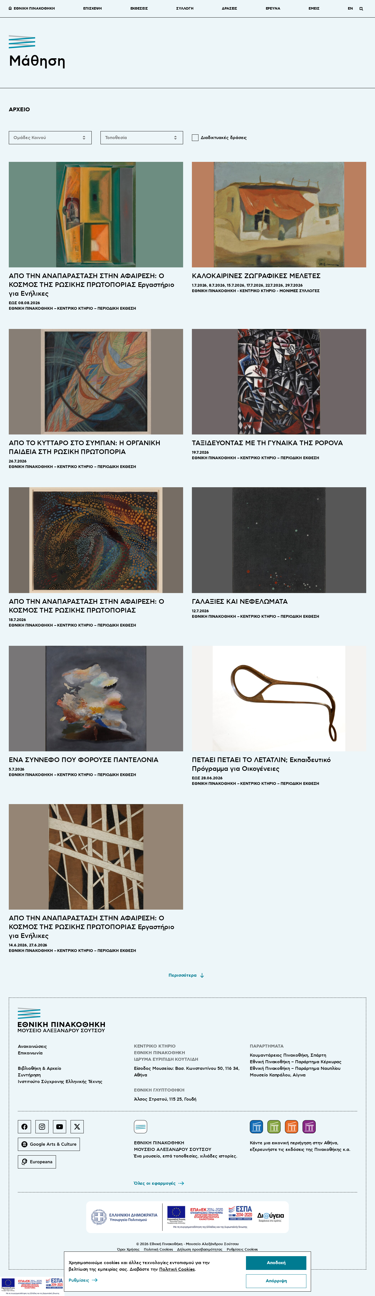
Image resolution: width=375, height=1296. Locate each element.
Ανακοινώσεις (32, 1046)
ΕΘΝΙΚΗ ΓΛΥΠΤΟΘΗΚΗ (159, 1090)
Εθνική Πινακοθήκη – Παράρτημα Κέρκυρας (296, 1062)
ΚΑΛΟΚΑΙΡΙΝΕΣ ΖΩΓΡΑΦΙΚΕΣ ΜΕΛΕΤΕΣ (256, 276)
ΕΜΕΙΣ (314, 9)
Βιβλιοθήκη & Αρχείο (39, 1068)
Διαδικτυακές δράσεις (224, 137)
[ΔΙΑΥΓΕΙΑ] (270, 1217)
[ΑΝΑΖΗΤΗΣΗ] (361, 9)
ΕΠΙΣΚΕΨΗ (92, 9)
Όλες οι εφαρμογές (155, 1183)
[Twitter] (79, 1129)
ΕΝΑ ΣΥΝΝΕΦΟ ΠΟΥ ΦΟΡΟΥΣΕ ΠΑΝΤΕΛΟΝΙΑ (83, 760)
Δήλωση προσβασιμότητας (199, 1249)
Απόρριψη (276, 1281)
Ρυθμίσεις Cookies (242, 1249)
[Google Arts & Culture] (51, 1146)
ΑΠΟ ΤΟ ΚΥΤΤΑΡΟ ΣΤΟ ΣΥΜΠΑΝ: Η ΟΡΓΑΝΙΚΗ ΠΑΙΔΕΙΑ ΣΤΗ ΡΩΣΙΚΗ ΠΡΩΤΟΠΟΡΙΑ (84, 447)
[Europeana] (39, 1164)
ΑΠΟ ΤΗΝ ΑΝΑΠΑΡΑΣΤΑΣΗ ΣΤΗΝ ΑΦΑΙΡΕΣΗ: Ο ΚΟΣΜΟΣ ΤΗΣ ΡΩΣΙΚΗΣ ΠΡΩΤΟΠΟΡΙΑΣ (86, 606)
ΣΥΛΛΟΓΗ (184, 9)
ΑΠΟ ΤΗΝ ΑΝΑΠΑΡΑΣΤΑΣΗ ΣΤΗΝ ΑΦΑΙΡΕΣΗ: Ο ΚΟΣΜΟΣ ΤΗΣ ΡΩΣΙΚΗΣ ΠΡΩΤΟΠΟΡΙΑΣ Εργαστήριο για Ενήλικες (91, 285)
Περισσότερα (183, 975)
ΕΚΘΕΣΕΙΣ (139, 9)
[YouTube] (62, 1129)
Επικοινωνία (30, 1053)
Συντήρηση (29, 1075)
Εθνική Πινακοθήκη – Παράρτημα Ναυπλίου (295, 1068)
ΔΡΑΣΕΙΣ (229, 9)
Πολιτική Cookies (158, 1249)
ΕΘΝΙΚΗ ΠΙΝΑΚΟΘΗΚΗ (34, 9)
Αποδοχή (276, 1263)
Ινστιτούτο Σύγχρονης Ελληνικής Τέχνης (60, 1081)
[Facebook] (26, 1129)
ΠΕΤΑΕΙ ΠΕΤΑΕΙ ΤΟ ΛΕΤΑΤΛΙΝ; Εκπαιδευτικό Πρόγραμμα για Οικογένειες (261, 764)
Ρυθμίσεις (79, 1280)
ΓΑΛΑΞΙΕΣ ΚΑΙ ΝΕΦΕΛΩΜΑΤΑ (240, 602)
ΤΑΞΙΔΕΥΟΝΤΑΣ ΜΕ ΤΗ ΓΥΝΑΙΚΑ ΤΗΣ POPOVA (267, 443)
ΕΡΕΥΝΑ (273, 9)
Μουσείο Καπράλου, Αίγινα (278, 1075)
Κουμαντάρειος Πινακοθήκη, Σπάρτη (288, 1055)
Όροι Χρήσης (128, 1249)
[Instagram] (44, 1129)
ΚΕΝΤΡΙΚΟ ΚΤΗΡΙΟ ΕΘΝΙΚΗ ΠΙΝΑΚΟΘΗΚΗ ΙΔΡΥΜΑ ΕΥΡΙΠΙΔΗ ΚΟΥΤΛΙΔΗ (166, 1052)
